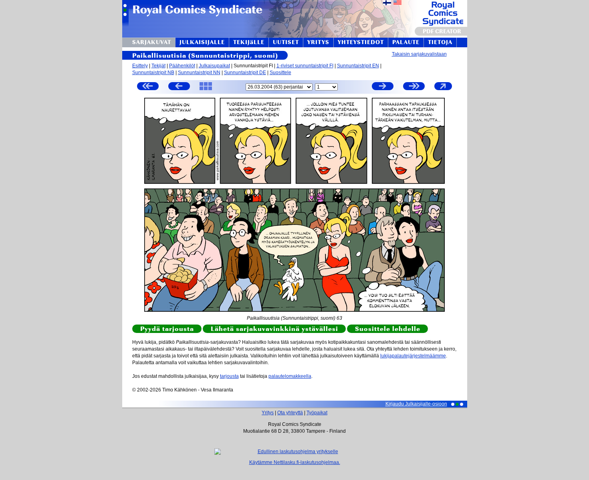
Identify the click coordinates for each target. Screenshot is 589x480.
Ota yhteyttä (290, 412)
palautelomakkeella (289, 376)
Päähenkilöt (182, 66)
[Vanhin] (147, 87)
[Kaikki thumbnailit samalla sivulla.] (206, 90)
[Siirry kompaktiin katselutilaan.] (443, 90)
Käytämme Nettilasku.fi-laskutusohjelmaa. (294, 462)
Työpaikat (317, 412)
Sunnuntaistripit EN (358, 66)
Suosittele (280, 72)
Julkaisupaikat (214, 66)
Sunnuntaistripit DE (245, 72)
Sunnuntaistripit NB (153, 72)
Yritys (268, 412)
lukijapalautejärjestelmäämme (413, 356)
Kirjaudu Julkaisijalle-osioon (416, 404)
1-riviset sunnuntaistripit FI (304, 66)
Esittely (140, 66)
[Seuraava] (382, 87)
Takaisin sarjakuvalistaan (419, 54)
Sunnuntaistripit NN (199, 72)
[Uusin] (414, 87)
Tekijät (158, 66)
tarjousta (229, 376)
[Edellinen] (179, 87)
